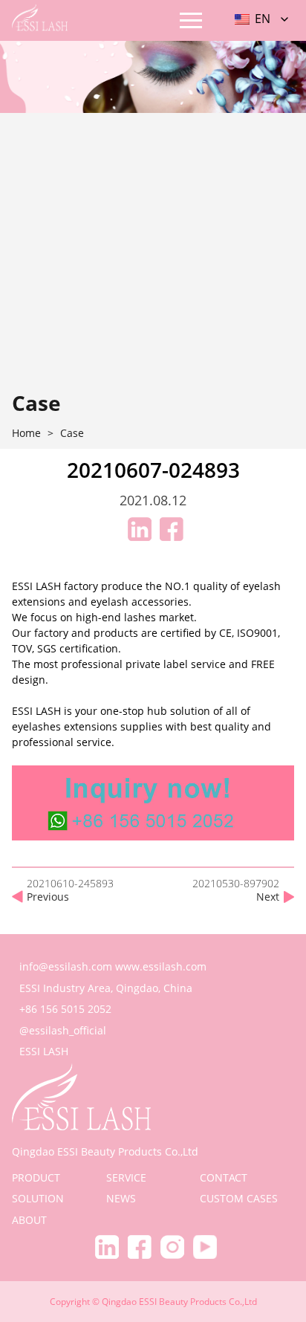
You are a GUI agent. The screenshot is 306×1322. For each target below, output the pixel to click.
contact (223, 1177)
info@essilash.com (65, 966)
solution (38, 1198)
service (126, 1177)
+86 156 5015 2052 (65, 1009)
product (36, 1177)
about (29, 1220)
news (121, 1198)
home (26, 433)
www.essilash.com (160, 966)
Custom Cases (239, 1198)
